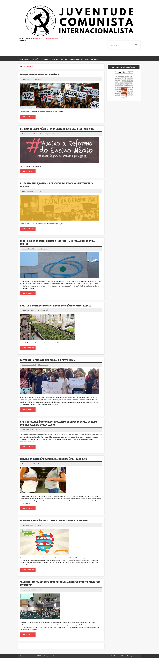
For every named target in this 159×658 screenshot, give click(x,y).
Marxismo (55, 59)
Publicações (35, 59)
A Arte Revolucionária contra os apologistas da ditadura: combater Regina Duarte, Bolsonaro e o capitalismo (58, 423)
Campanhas (45, 59)
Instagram (31, 656)
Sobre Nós (64, 59)
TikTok (39, 656)
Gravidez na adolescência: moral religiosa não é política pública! (53, 459)
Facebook (23, 656)
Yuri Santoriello (42, 310)
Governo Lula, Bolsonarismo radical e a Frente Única (47, 360)
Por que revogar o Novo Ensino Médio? (39, 74)
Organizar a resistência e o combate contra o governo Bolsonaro (54, 520)
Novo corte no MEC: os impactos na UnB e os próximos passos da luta (55, 305)
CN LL (40, 525)
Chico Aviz (38, 429)
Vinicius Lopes (42, 463)
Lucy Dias (38, 79)
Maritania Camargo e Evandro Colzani (48, 133)
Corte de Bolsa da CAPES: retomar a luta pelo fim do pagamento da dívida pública (57, 242)
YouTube (53, 656)
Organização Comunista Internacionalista (48, 38)
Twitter (46, 656)
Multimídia (94, 59)
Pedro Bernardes (42, 249)
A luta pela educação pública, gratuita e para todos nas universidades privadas (56, 185)
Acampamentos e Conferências (79, 59)
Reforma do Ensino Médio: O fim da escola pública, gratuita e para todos (57, 128)
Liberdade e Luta (43, 365)
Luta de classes (24, 59)
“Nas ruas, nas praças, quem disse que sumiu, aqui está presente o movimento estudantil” (60, 583)
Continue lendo (28, 117)
